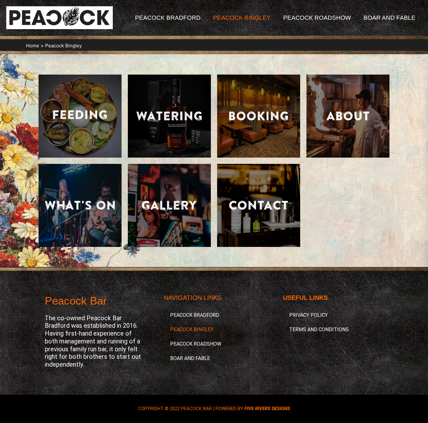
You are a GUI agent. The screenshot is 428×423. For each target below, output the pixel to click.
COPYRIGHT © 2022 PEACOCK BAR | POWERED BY (214, 408)
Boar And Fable (389, 17)
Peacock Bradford (168, 17)
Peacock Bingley (242, 17)
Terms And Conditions (319, 329)
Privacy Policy (308, 315)
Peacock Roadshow (317, 17)
